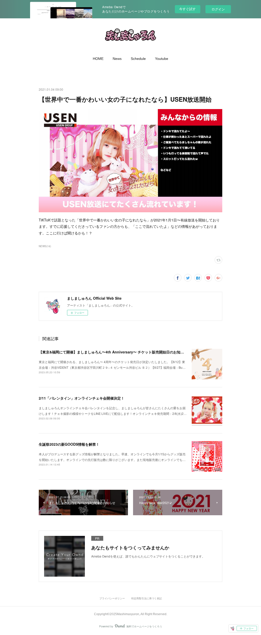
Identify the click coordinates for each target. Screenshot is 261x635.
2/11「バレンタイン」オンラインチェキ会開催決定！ (81, 398)
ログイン (218, 9)
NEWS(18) (45, 246)
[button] (98, 58)
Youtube (161, 59)
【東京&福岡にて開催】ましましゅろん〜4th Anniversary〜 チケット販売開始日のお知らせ (113, 351)
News (117, 59)
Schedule (138, 59)
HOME (98, 59)
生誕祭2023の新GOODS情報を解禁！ (69, 444)
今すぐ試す (187, 8)
